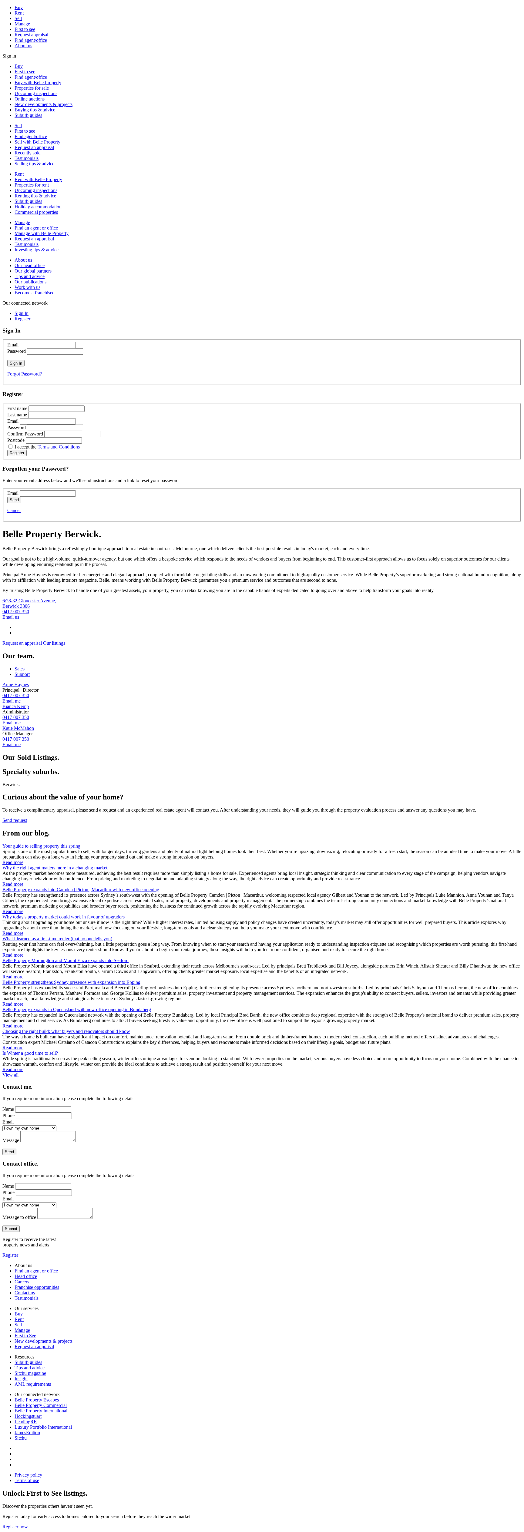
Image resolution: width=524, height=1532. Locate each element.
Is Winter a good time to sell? (30, 1053)
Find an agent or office (36, 227)
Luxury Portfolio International (43, 1427)
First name (17, 408)
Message (10, 1140)
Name (8, 1109)
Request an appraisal (34, 147)
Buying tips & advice (35, 109)
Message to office (19, 1217)
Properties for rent (32, 184)
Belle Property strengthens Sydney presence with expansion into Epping (71, 982)
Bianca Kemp (15, 706)
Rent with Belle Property (38, 179)
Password (16, 351)
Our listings (54, 643)
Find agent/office (31, 40)
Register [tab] (22, 318)
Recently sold (28, 152)
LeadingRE (26, 1421)
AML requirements (33, 1384)
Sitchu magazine (30, 1373)
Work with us (27, 287)
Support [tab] (22, 674)
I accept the (47, 446)
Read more (12, 862)
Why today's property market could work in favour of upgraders (63, 916)
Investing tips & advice (37, 249)
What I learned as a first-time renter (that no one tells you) (57, 938)
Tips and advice (30, 276)
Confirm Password (25, 433)
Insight (21, 1378)
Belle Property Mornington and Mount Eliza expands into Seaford (65, 960)
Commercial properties (36, 212)
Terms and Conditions (59, 446)
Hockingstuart (28, 1416)
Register (10, 1255)
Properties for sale (32, 88)
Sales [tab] (20, 668)
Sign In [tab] (22, 313)
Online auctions (30, 98)
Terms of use (27, 1480)
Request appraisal (31, 34)
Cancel (14, 510)
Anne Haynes (15, 684)
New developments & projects (43, 104)
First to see (25, 29)
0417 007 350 (15, 611)
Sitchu (21, 1438)
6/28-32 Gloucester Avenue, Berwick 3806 (29, 603)
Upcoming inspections (36, 93)
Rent (19, 12)
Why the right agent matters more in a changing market (54, 867)
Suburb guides (28, 115)
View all (10, 1074)
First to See (25, 1335)
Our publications (30, 281)
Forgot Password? (24, 373)
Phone (8, 1115)
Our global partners (33, 270)
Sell (18, 18)
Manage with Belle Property (42, 233)
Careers (22, 1281)
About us (23, 45)
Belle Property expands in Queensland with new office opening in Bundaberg (76, 1009)
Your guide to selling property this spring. (42, 846)
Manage (22, 23)
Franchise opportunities (37, 1287)
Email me (11, 700)
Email (12, 344)
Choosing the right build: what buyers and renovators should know (66, 1031)
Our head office (30, 265)
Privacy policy (28, 1474)
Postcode (16, 440)
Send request (14, 820)
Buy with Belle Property (38, 82)
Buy (19, 7)
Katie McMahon (18, 728)
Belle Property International (41, 1410)
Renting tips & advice (35, 195)
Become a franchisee (34, 292)
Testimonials (27, 158)
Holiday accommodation (38, 206)
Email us (10, 617)
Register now (15, 1526)
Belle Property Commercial (41, 1405)
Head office (26, 1276)
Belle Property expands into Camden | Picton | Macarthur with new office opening (80, 889)
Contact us (25, 1292)
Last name (17, 414)
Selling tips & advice (34, 163)
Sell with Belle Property (37, 141)
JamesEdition (27, 1432)
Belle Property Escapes (37, 1399)
